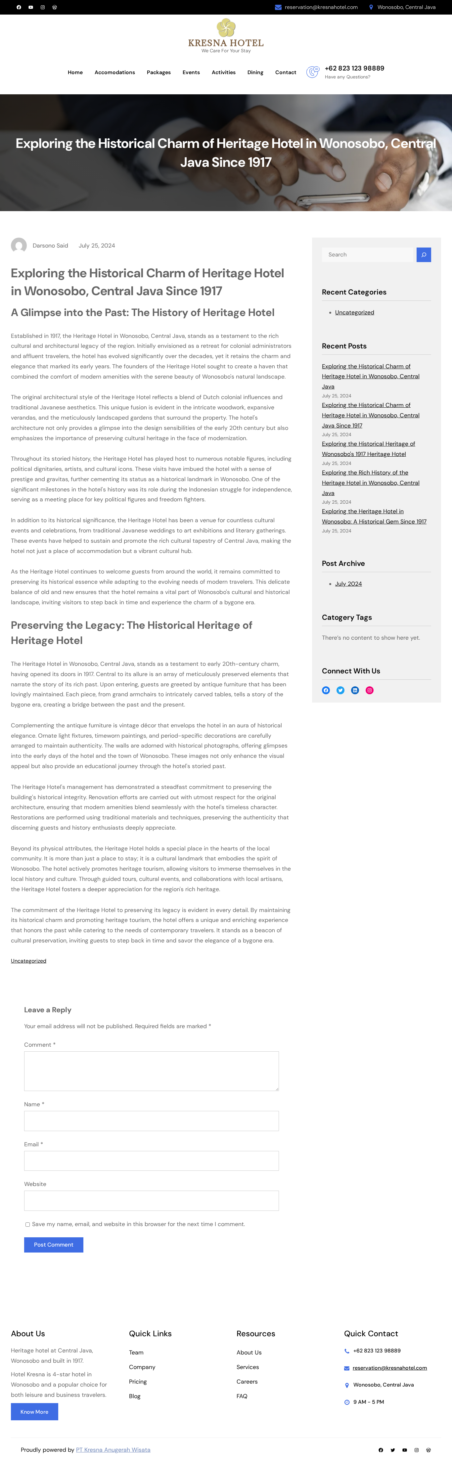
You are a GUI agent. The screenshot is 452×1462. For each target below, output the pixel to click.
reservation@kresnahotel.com (321, 7)
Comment (40, 1044)
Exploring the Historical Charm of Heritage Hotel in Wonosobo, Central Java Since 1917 (371, 415)
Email (33, 1144)
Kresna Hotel (226, 42)
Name (34, 1104)
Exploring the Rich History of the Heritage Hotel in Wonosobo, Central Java (371, 483)
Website (35, 1184)
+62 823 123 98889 (354, 68)
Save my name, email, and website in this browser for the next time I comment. (138, 1224)
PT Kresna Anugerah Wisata (113, 1449)
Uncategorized (28, 960)
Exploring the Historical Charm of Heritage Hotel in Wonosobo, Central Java (371, 376)
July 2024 (348, 583)
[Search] (424, 255)
